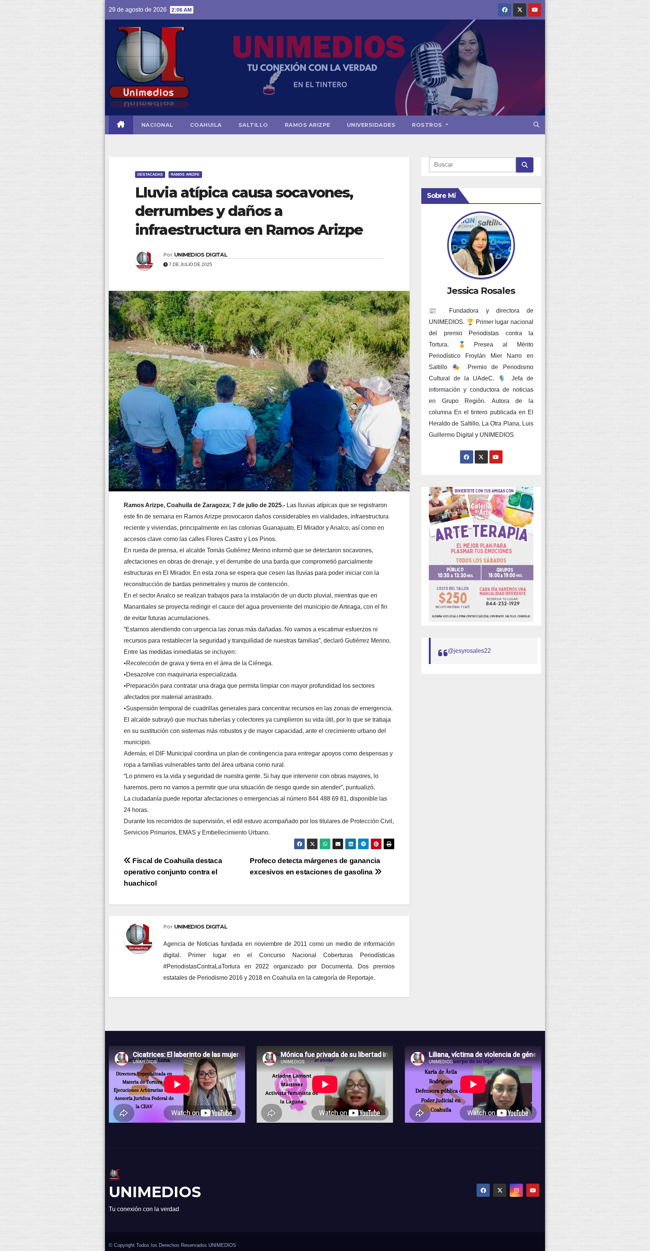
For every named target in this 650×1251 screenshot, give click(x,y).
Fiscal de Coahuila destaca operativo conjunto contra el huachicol (173, 872)
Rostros (428, 125)
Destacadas (150, 174)
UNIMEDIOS (155, 1192)
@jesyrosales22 (469, 651)
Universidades (371, 125)
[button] (536, 125)
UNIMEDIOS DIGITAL (200, 254)
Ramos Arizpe (307, 125)
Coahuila (206, 125)
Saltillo (253, 125)
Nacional (157, 125)
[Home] (121, 125)
